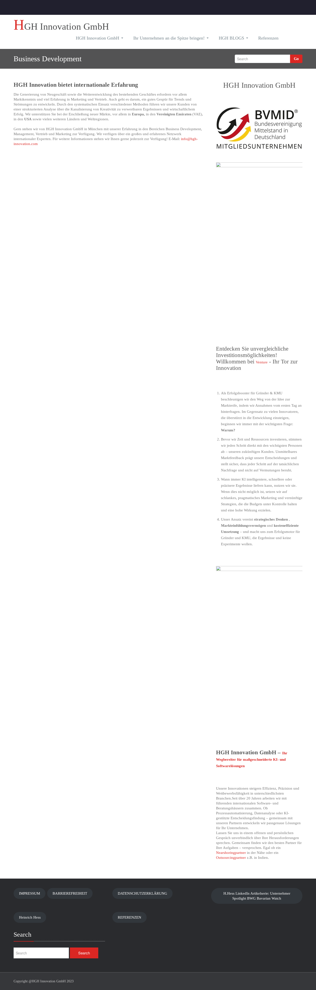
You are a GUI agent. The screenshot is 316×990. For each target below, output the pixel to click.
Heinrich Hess (30, 917)
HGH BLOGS (231, 38)
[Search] (291, 39)
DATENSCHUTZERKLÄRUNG (142, 893)
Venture (262, 362)
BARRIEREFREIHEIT (70, 893)
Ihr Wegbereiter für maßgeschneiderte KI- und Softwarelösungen (251, 759)
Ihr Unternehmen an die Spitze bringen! (169, 38)
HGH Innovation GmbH (97, 38)
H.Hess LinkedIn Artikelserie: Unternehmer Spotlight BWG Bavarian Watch (256, 895)
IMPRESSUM (29, 893)
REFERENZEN (129, 917)
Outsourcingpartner (231, 858)
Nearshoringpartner (231, 853)
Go (296, 59)
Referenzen (268, 38)
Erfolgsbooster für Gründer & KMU (254, 393)
